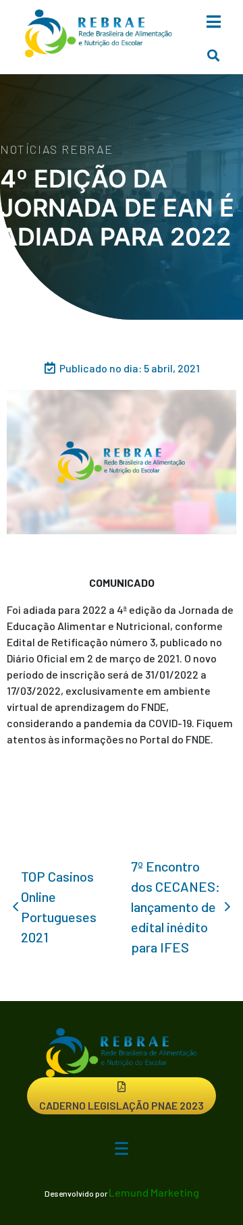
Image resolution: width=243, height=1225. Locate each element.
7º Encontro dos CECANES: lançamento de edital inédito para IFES (175, 906)
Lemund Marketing (154, 1192)
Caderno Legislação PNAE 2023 (121, 1105)
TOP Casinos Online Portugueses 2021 (59, 906)
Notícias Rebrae (56, 149)
